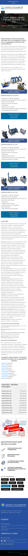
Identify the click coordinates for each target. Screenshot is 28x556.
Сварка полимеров (16, 552)
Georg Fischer (14, 25)
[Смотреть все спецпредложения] (14, 427)
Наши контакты (4, 529)
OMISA (20, 482)
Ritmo (14, 486)
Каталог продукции (5, 523)
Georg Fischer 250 (6, 393)
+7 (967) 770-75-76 (10, 540)
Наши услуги (4, 526)
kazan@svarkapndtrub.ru (13, 1)
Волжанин (4, 479)
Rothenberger (5, 489)
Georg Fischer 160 (6, 391)
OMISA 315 (4, 366)
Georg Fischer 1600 (7, 412)
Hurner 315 (4, 376)
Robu (12, 479)
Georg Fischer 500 (6, 400)
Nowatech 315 (5, 373)
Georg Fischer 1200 (7, 410)
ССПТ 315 (4, 364)
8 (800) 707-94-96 (6, 537)
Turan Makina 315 (6, 371)
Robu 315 (4, 368)
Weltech (4, 482)
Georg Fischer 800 (6, 405)
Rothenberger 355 (6, 375)
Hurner (21, 486)
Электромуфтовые (17, 489)
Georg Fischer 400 (6, 398)
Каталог (8, 25)
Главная (3, 25)
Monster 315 (5, 363)
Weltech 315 (5, 370)
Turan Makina (20, 479)
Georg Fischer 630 (6, 403)
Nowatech (12, 482)
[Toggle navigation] (3, 12)
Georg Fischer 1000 (7, 407)
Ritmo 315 (4, 378)
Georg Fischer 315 (6, 396)
